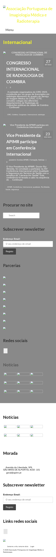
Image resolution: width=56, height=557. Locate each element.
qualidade (36, 187)
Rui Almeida (45, 187)
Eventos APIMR (23, 160)
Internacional (32, 114)
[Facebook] (5, 350)
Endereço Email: (11, 239)
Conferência (17, 187)
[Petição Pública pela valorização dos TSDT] (9, 376)
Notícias (41, 160)
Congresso (23, 114)
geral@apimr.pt (13, 472)
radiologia (41, 114)
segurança (15, 189)
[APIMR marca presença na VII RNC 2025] (36, 394)
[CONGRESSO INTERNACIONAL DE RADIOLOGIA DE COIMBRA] (28, 53)
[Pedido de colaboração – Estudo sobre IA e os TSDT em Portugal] (9, 394)
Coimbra (15, 114)
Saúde (8, 189)
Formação (33, 160)
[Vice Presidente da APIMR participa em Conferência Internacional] (28, 126)
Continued (14, 107)
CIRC (9, 114)
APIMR (9, 187)
